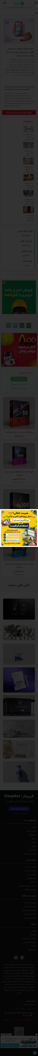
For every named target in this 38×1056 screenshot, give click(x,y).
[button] (3, 512)
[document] (19, 528)
